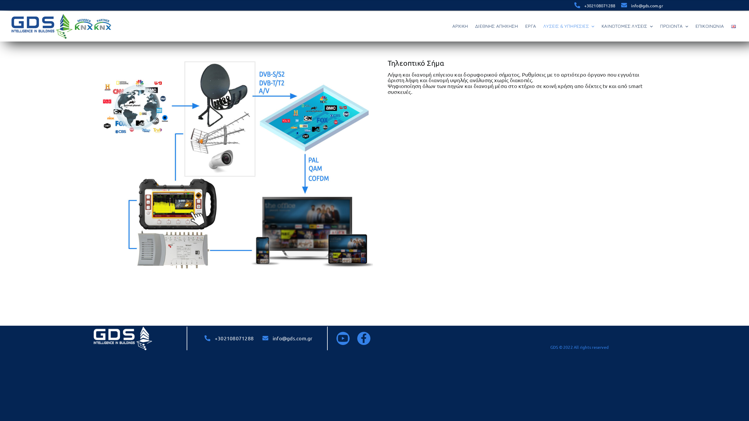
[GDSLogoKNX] (61, 14)
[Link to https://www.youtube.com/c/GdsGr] (343, 338)
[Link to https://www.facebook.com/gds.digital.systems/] (363, 338)
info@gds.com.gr (647, 5)
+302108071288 (600, 5)
